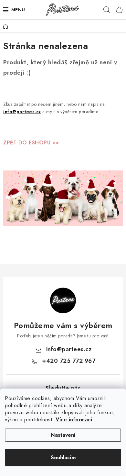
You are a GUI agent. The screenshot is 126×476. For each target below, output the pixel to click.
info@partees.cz (69, 349)
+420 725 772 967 (68, 361)
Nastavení (63, 435)
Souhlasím (63, 457)
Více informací (74, 419)
